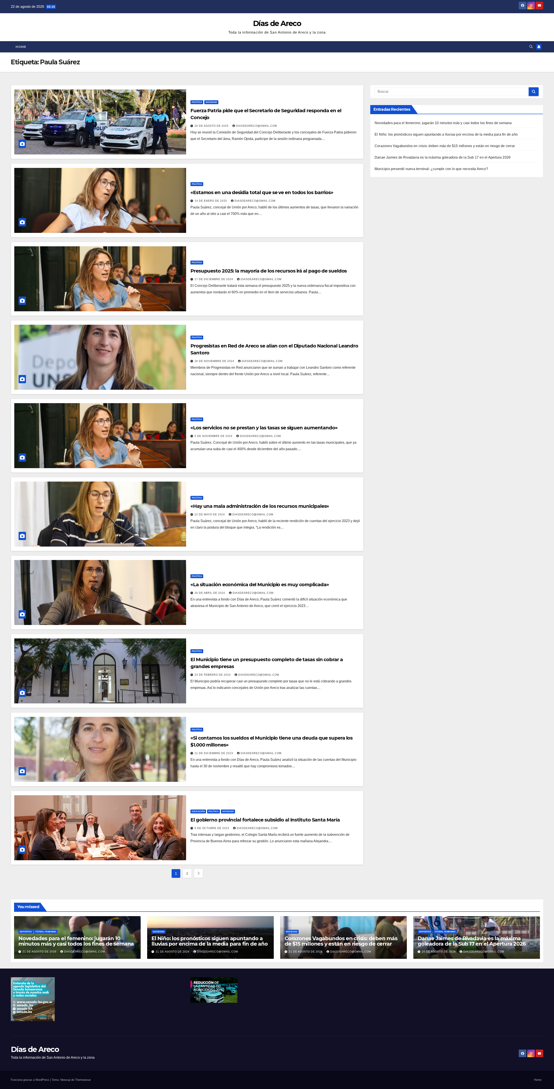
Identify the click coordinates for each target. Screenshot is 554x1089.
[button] (531, 47)
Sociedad (211, 102)
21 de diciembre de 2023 (214, 753)
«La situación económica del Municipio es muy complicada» (259, 585)
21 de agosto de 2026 (40, 951)
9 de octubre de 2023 (212, 828)
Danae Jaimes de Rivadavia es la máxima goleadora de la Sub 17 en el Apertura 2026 (443, 157)
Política (197, 102)
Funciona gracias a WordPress (30, 1079)
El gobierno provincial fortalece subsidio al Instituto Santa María (265, 820)
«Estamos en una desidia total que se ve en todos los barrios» (261, 192)
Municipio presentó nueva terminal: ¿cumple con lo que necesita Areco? (431, 169)
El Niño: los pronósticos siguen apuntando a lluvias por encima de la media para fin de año (446, 134)
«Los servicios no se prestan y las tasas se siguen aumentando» (264, 428)
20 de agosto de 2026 (439, 951)
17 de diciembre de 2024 (214, 279)
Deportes (26, 931)
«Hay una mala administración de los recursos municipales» (259, 506)
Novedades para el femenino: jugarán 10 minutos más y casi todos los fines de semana (443, 123)
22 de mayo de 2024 (210, 514)
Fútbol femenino (45, 931)
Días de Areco (277, 23)
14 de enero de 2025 (211, 200)
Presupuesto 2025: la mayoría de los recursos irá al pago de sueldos (268, 271)
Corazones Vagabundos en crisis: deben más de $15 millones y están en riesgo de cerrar (445, 146)
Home (21, 47)
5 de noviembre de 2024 (214, 436)
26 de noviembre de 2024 (215, 361)
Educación (198, 811)
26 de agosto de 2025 (212, 125)
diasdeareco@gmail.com (256, 125)
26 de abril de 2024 (210, 592)
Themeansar (83, 1079)
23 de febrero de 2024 (213, 674)
